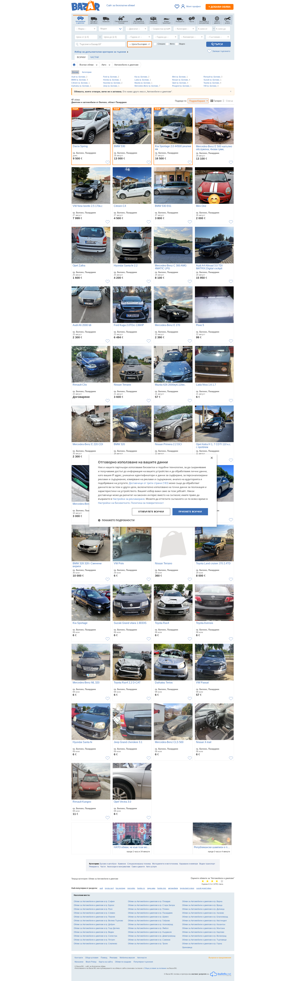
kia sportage (120, 888)
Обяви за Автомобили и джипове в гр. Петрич (94, 940)
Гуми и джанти (138, 867)
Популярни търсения (143, 962)
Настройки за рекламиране (129, 499)
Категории (86, 72)
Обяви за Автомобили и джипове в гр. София (94, 901)
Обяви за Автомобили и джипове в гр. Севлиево (95, 944)
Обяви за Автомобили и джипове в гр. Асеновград (150, 924)
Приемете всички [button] (190, 511)
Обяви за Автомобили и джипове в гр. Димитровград (151, 936)
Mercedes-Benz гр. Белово (147, 86)
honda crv (141, 888)
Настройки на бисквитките (114, 502)
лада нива (151, 888)
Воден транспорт (207, 864)
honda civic (161, 888)
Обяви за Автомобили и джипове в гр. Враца (202, 905)
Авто (104, 64)
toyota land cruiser (187, 888)
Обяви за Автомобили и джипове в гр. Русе (93, 909)
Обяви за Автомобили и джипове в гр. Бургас (94, 905)
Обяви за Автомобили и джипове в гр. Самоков (149, 940)
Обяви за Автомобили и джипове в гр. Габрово (149, 921)
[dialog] (153, 490)
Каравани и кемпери (188, 864)
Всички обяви (87, 64)
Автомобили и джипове (126, 64)
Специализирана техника (139, 864)
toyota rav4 (109, 888)
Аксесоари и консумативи (118, 867)
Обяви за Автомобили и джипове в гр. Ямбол (148, 928)
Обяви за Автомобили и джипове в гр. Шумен (148, 917)
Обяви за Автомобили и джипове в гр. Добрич (94, 924)
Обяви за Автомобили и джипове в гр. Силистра (95, 936)
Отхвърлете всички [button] (151, 511)
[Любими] (177, 6)
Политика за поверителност (147, 502)
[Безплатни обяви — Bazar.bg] (85, 6)
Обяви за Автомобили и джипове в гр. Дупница (203, 909)
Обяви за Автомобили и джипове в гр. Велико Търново (98, 921)
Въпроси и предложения (220, 958)
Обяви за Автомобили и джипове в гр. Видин (94, 932)
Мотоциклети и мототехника (165, 864)
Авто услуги (151, 867)
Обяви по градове (123, 962)
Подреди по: (181, 101)
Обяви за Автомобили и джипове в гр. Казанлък (203, 924)
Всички (75, 72)
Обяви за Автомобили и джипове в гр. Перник (94, 917)
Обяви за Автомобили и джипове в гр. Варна (202, 901)
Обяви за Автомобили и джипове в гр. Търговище (204, 940)
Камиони (122, 864)
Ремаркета (94, 867)
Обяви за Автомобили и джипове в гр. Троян (148, 944)
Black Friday (91, 962)
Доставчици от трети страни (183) (148, 483)
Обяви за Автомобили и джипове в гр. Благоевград (205, 917)
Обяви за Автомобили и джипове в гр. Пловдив (149, 901)
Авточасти (142, 958)
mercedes (131, 888)
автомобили (173, 888)
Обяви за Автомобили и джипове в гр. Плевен (148, 909)
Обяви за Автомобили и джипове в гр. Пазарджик (150, 913)
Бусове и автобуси (108, 864)
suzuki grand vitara (203, 888)
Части (103, 867)
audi (101, 888)
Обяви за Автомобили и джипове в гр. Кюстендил (204, 921)
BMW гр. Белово (79, 80)
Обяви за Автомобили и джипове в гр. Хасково (203, 913)
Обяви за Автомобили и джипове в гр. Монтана (203, 928)
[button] (116, 520)
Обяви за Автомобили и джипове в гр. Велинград (204, 936)
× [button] (211, 458)
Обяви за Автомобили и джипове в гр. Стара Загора (151, 905)
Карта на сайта (106, 962)
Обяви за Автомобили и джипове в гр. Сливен (94, 913)
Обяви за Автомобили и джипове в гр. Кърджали (150, 932)
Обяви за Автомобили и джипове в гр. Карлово (203, 932)
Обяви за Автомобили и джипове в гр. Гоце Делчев (97, 928)
